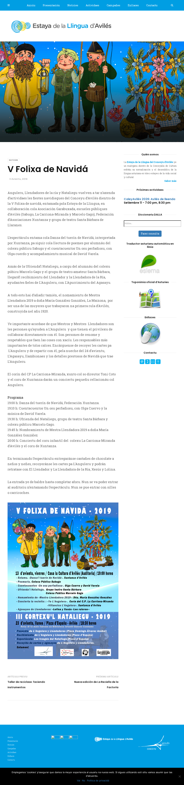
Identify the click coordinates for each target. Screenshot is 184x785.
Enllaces (133, 5)
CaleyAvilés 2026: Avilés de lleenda (149, 199)
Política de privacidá (98, 780)
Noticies (72, 5)
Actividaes (92, 5)
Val (78, 780)
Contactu (151, 5)
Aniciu (31, 5)
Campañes (113, 5)
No (83, 780)
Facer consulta (150, 233)
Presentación (51, 5)
